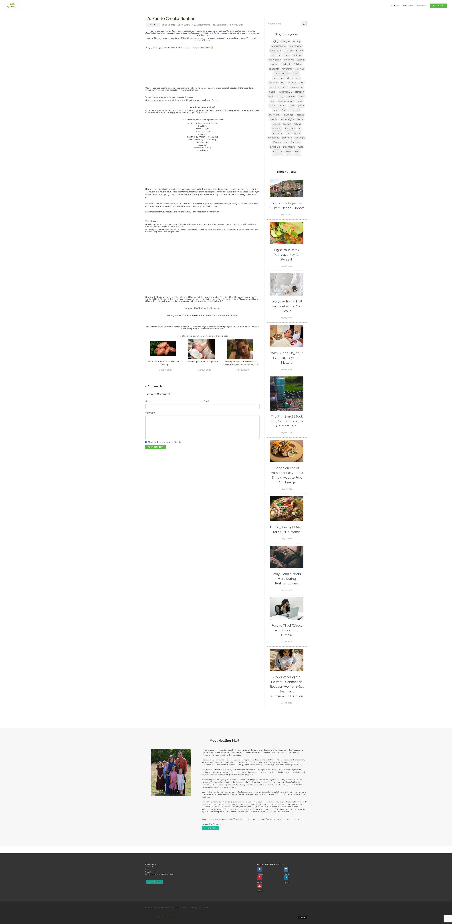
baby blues (275, 50)
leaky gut (300, 137)
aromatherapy (279, 46)
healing (300, 115)
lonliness (295, 142)
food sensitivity (286, 101)
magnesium (289, 147)
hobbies (276, 124)
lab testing (273, 137)
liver (286, 142)
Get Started (408, 6)
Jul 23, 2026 (286, 703)
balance (289, 50)
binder (286, 55)
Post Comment (155, 447)
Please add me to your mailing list (165, 442)
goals (275, 110)
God (283, 110)
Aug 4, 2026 (287, 539)
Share (153, 25)
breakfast (289, 59)
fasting (279, 96)
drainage (292, 82)
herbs (300, 119)
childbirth (286, 64)
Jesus (288, 133)
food (272, 101)
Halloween (287, 115)
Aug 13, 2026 (286, 318)
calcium (300, 59)
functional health (277, 105)
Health (273, 119)
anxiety (296, 41)
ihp (299, 128)
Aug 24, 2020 (204, 369)
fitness (301, 96)
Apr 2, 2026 (243, 369)
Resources (421, 6)
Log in (302, 917)
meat (297, 151)
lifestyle (277, 142)
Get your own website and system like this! (161, 917)
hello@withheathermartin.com (162, 874)
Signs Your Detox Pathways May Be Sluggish (287, 254)
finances (291, 96)
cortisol (295, 73)
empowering (296, 87)
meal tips (277, 151)
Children (298, 64)
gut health (274, 115)
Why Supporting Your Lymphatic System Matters (287, 357)
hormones (277, 128)
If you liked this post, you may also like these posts (202, 336)
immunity (277, 133)
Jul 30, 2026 (286, 590)
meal (300, 147)
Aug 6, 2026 (287, 489)
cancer (274, 64)
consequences (281, 73)
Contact (212, 828)
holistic (297, 124)
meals (288, 151)
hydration (290, 128)
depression (278, 78)
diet (298, 78)
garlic (292, 105)
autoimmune (295, 46)
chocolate (274, 69)
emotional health (278, 87)
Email (206, 401)
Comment (150, 413)
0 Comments (237, 25)
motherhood (221, 25)
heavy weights (287, 119)
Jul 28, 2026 (286, 642)
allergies (285, 41)
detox (290, 78)
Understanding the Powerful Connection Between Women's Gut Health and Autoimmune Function (287, 686)
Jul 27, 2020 (165, 369)
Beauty (299, 50)
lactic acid (287, 137)
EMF (302, 82)
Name (148, 401)
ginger (301, 105)
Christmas (287, 69)
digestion (273, 82)
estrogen (299, 92)
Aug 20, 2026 (287, 215)
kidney (297, 133)
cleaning (299, 69)
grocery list (294, 110)
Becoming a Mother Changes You (202, 361)
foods (300, 101)
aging (275, 41)
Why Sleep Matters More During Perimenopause (287, 578)
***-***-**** (155, 872)
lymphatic (275, 147)
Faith (270, 96)
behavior (275, 55)
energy (272, 92)
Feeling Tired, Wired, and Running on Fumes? (287, 630)
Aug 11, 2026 (286, 433)
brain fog (297, 55)
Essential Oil (285, 92)
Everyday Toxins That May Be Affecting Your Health (287, 306)
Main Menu (394, 6)
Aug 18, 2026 (286, 266)
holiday (287, 124)
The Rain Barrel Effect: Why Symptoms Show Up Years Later (286, 421)
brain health (275, 59)
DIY (283, 82)
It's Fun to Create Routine (170, 18)
